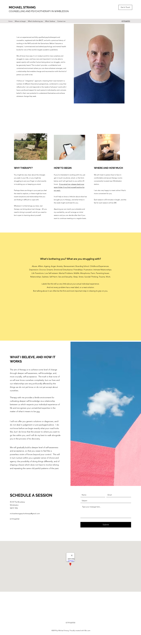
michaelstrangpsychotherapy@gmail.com (25, 513)
